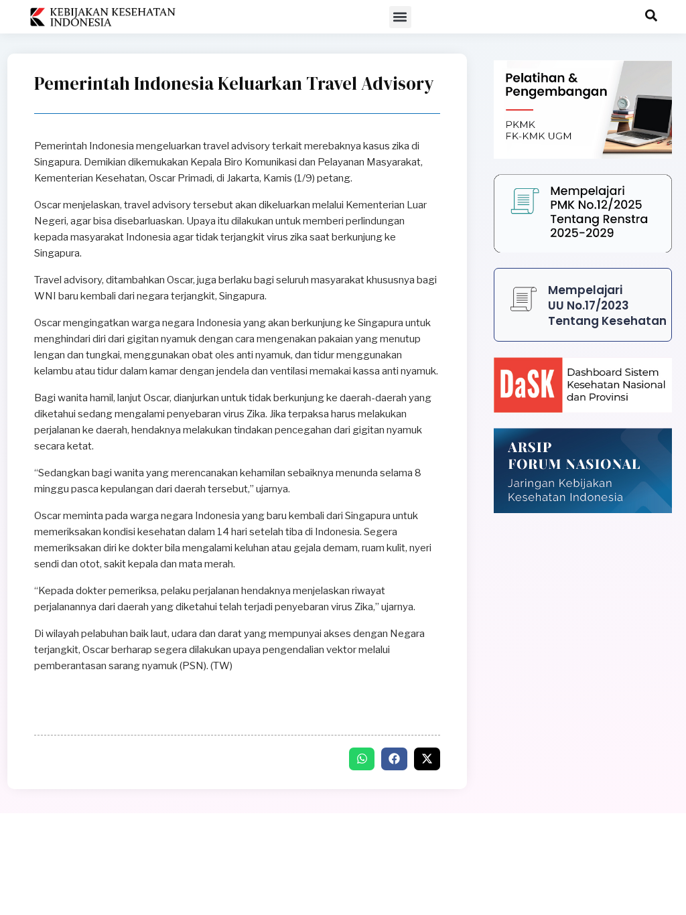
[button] (400, 17)
